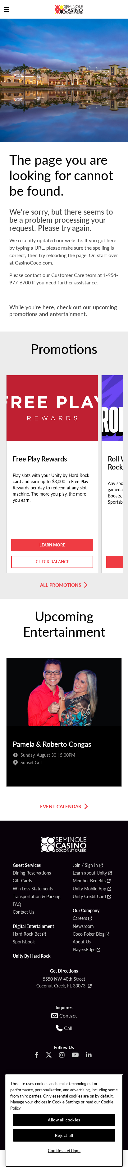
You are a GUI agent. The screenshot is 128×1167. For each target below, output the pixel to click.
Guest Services (27, 865)
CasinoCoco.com (33, 262)
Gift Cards (22, 881)
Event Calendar (60, 806)
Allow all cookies (64, 1120)
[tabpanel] (52, 475)
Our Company (86, 910)
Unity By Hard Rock (31, 956)
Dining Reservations (32, 873)
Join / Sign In (85, 865)
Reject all (64, 1135)
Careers (80, 918)
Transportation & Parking (36, 896)
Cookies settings (64, 1150)
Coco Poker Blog (88, 934)
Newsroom (83, 926)
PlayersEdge (84, 949)
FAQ (17, 904)
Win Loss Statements (33, 889)
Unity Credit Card (89, 896)
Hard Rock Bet (27, 934)
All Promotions (60, 584)
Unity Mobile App (89, 889)
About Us (82, 942)
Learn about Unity (90, 873)
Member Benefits (89, 881)
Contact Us (23, 912)
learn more (52, 545)
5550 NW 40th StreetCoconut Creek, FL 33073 (61, 982)
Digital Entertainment (33, 926)
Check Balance (52, 561)
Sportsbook (24, 942)
